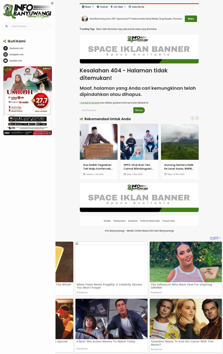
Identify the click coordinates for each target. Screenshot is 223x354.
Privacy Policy (168, 220)
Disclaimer (133, 220)
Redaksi (107, 220)
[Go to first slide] (197, 118)
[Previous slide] (192, 118)
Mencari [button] (139, 110)
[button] (6, 26)
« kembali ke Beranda (89, 102)
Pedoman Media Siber (150, 220)
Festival (104, 6)
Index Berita (138, 6)
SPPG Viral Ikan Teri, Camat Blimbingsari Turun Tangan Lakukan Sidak (137, 170)
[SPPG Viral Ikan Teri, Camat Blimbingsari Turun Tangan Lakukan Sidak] (139, 142)
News (88, 6)
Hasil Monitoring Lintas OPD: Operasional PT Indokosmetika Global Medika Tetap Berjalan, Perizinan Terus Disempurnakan (136, 18)
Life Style (118, 6)
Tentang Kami (119, 220)
